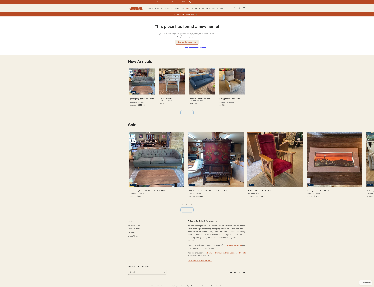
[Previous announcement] (129, 2)
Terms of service (220, 286)
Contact (131, 221)
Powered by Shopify (173, 286)
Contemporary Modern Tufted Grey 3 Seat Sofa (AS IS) (142, 99)
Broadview (195, 47)
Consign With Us (134, 225)
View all (187, 113)
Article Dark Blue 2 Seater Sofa (200, 98)
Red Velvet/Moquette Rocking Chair (259, 191)
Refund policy (185, 286)
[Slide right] (191, 204)
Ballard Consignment (160, 286)
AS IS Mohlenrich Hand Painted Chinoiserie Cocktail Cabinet (209, 191)
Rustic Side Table (166, 98)
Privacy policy (195, 286)
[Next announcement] (245, 2)
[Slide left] (182, 204)
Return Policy (133, 232)
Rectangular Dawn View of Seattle (318, 191)
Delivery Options (134, 229)
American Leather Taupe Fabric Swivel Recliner (230, 99)
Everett (191, 47)
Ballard (186, 47)
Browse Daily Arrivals (187, 42)
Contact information (208, 286)
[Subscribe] (164, 272)
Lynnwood (203, 47)
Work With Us (133, 236)
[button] (155, 8)
